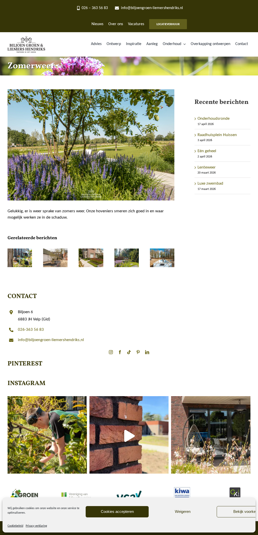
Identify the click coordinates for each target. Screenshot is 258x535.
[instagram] (111, 352)
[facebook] (120, 352)
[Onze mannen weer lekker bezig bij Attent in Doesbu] (47, 435)
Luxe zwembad (210, 183)
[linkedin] (147, 352)
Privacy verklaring (36, 525)
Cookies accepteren (117, 511)
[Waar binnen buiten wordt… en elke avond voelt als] (210, 435)
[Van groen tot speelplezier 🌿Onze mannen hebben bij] (129, 435)
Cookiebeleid (15, 525)
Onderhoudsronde (214, 118)
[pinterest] (138, 352)
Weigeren (182, 511)
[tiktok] (129, 352)
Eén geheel (207, 151)
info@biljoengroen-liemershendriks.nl (51, 340)
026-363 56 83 (31, 329)
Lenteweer (207, 167)
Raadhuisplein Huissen (217, 135)
